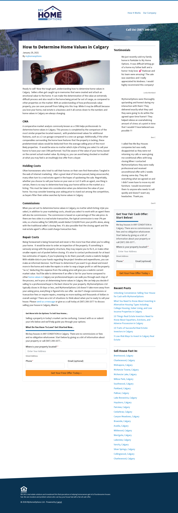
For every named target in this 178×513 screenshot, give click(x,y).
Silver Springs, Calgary (124, 449)
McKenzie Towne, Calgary (126, 369)
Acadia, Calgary (121, 426)
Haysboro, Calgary (122, 402)
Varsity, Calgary (121, 444)
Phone (29, 361)
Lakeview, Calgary (122, 440)
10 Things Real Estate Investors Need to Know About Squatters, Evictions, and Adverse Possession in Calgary (133, 320)
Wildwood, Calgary (123, 430)
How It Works (134, 13)
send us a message (45, 301)
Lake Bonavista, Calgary (125, 397)
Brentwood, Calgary (123, 355)
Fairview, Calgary (122, 407)
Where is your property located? (42, 346)
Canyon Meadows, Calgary (126, 416)
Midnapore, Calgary (123, 365)
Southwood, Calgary (123, 383)
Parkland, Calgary (122, 388)
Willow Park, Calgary (123, 379)
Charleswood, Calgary (124, 360)
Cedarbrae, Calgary (123, 411)
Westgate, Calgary (123, 435)
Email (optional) (75, 361)
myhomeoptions (34, 56)
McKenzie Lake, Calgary (125, 374)
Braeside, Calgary (122, 421)
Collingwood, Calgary (124, 454)
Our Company (149, 13)
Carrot (59, 502)
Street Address (32, 356)
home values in (35, 277)
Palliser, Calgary (121, 393)
